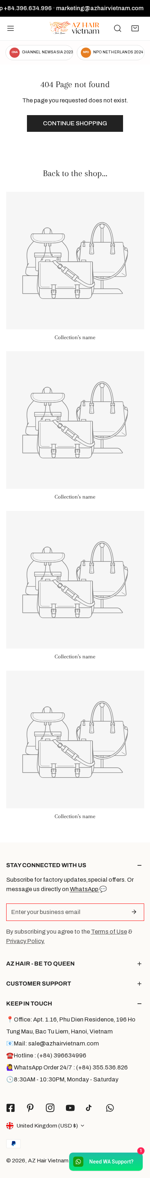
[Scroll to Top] (136, 1139)
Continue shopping (75, 123)
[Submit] (134, 911)
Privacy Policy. (25, 941)
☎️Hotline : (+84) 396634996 (46, 1055)
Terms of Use (109, 932)
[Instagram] (50, 1108)
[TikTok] (90, 1108)
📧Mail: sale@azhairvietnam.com (52, 1043)
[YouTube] (70, 1108)
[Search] (117, 28)
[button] (135, 28)
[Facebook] (10, 1108)
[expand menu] (10, 28)
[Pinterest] (30, 1108)
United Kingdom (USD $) (47, 1125)
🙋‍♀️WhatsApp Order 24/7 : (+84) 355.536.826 (67, 1067)
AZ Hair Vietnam (48, 1160)
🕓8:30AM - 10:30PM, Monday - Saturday (62, 1079)
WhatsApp (84, 889)
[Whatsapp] (110, 1108)
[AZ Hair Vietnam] (74, 28)
